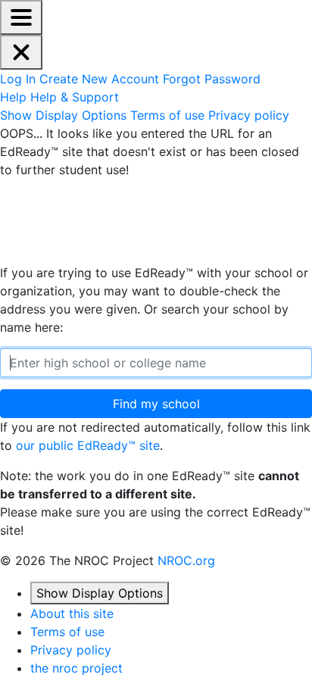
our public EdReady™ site (88, 445)
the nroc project (76, 668)
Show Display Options (99, 593)
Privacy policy (70, 649)
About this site (72, 613)
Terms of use (67, 631)
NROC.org (186, 560)
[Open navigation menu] (21, 17)
